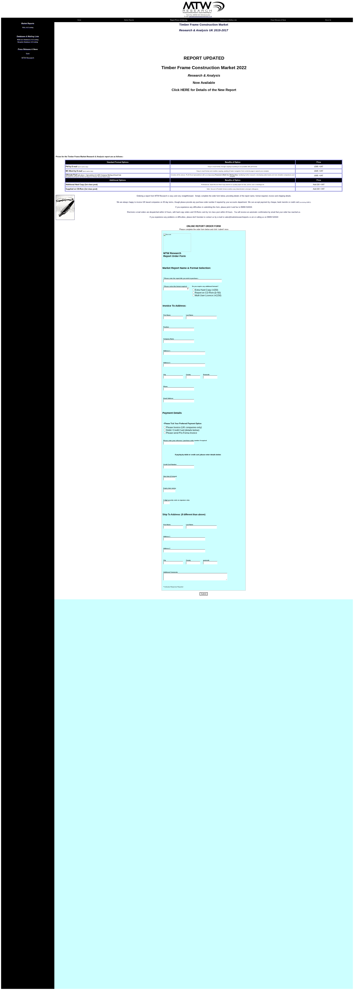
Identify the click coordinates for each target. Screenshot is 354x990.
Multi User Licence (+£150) (208, 295)
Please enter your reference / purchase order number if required (185, 440)
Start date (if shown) (170, 476)
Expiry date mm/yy (169, 488)
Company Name (168, 339)
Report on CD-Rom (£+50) (208, 293)
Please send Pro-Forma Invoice (181, 433)
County (188, 374)
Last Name (189, 315)
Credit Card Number (170, 464)
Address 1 (166, 351)
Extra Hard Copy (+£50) (206, 290)
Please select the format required (175, 286)
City (164, 374)
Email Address (168, 398)
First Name (167, 315)
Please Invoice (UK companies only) (184, 427)
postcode (206, 560)
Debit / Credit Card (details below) (182, 430)
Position (166, 327)
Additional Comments (170, 572)
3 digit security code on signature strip (176, 500)
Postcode (206, 374)
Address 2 (166, 362)
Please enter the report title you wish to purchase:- (180, 278)
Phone (165, 386)
